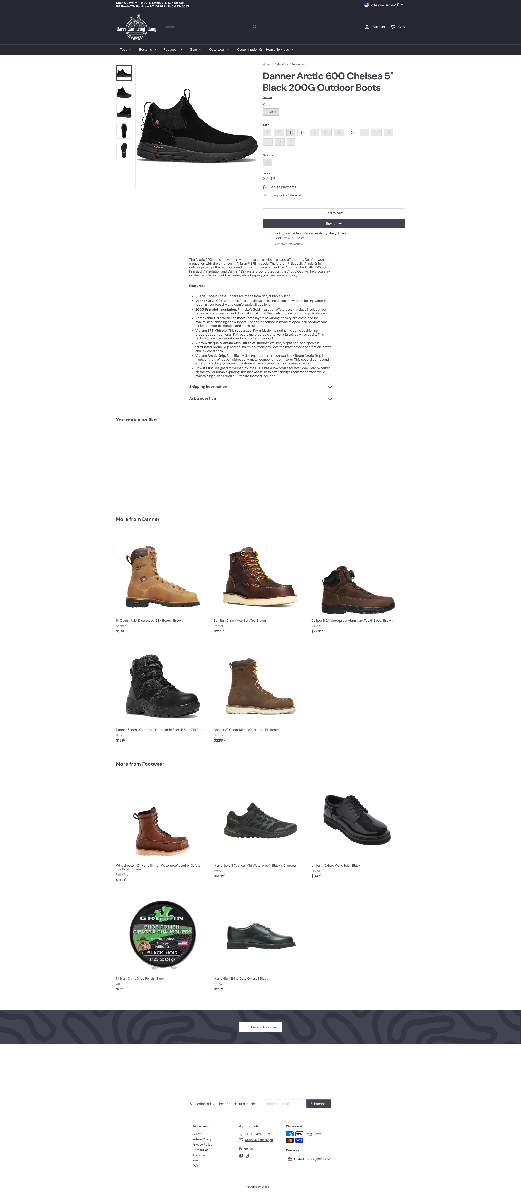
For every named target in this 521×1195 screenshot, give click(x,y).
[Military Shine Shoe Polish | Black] (163, 942)
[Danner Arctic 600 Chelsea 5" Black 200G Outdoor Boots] (138, 466)
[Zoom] (197, 126)
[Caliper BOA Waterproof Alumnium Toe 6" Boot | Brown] (358, 584)
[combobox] (211, 26)
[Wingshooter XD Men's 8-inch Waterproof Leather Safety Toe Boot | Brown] (163, 830)
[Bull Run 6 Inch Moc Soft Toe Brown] (260, 584)
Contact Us (200, 1150)
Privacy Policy (202, 1145)
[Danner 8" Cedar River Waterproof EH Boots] (260, 693)
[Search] (254, 26)
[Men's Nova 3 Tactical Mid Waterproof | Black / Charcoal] (260, 829)
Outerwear (217, 49)
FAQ (195, 1166)
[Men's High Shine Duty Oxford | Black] (260, 942)
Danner (151, 519)
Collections (281, 64)
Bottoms (146, 49)
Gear (194, 49)
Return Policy (201, 1139)
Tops (124, 49)
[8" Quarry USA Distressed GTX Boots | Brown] (163, 584)
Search (197, 1134)
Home (266, 64)
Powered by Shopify (258, 1186)
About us (198, 1155)
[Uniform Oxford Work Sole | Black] (358, 829)
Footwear (171, 49)
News (196, 1160)
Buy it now (334, 223)
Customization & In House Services (263, 49)
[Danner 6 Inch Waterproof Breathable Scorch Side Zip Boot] (163, 693)
